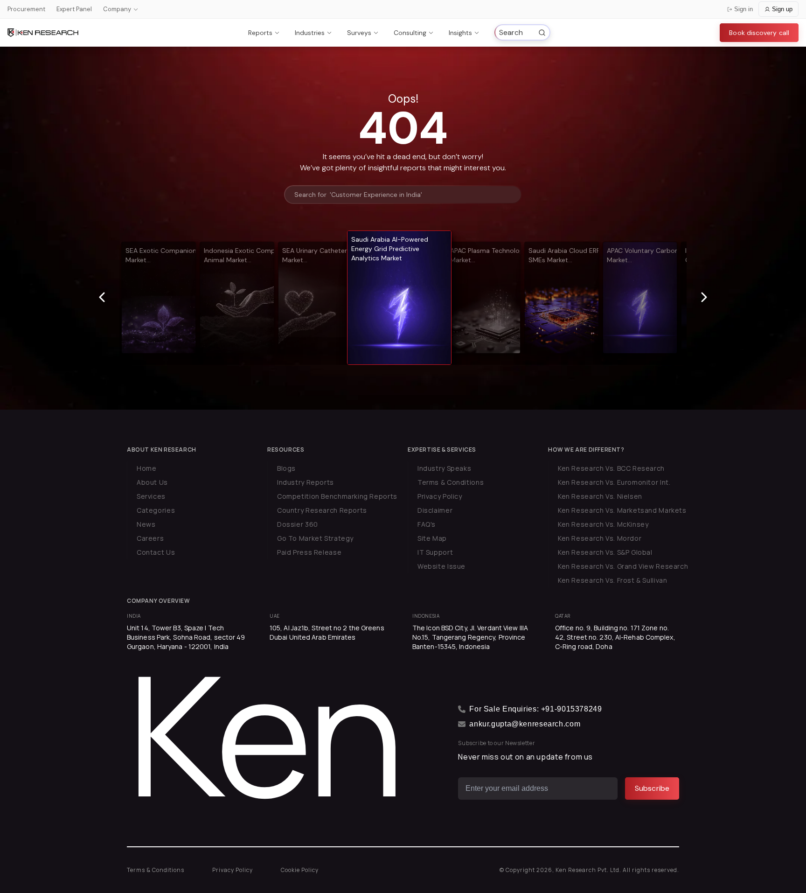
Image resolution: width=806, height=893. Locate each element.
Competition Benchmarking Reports (337, 496)
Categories (156, 510)
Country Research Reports (322, 510)
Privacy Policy (439, 496)
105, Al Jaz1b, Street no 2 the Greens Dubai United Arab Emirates (327, 632)
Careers (150, 538)
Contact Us (156, 552)
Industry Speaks (444, 468)
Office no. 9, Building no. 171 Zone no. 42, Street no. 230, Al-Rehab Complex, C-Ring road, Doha (615, 637)
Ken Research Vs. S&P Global (605, 552)
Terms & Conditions (450, 482)
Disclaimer (434, 510)
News (146, 524)
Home (146, 468)
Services (151, 496)
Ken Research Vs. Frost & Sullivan (612, 580)
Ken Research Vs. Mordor (599, 538)
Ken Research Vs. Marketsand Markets (622, 510)
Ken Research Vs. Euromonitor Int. (614, 482)
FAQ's (426, 524)
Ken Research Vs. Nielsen (600, 496)
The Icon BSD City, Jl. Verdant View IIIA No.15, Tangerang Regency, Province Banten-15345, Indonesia (470, 637)
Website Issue (441, 566)
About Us (152, 482)
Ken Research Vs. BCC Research (611, 468)
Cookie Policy (300, 870)
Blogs (286, 468)
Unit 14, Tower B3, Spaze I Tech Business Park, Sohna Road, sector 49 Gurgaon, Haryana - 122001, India (186, 637)
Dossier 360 (297, 524)
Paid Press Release (309, 552)
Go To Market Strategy (315, 538)
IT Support (435, 552)
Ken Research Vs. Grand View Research (623, 566)
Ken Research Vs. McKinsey (603, 524)
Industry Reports (305, 482)
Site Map (432, 538)
